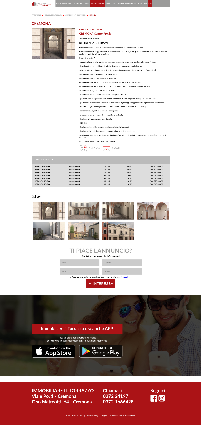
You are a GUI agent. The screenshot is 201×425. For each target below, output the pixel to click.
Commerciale (77, 3)
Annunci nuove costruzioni (75, 15)
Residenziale (66, 3)
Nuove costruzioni (97, 3)
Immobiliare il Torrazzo (53, 15)
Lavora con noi (130, 3)
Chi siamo (120, 3)
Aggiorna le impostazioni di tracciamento (118, 416)
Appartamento (75, 166)
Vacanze (86, 3)
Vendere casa (110, 3)
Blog (150, 3)
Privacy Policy (126, 277)
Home (58, 3)
